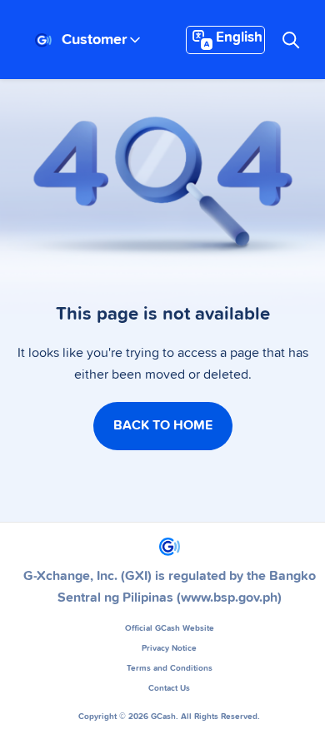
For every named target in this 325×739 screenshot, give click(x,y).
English (239, 38)
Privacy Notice (169, 648)
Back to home (162, 425)
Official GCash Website (169, 628)
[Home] (43, 40)
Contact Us (169, 688)
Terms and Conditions (169, 668)
